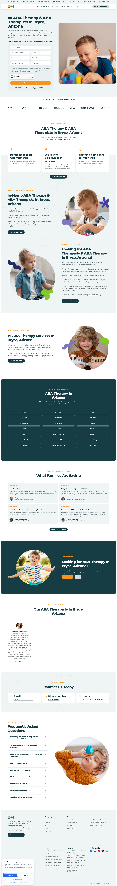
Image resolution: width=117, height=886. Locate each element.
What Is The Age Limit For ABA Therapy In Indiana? (76, 861)
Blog (46, 825)
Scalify (99, 883)
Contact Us (48, 831)
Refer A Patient (71, 820)
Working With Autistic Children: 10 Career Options (76, 852)
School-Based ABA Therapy (98, 820)
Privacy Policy (34, 71)
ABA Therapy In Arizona (52, 854)
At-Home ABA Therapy (96, 825)
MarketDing (106, 883)
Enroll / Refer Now (101, 6)
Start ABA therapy (58, 176)
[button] (45, 6)
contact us (93, 295)
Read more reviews (58, 529)
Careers (77, 6)
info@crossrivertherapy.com (23, 700)
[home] (11, 6)
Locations (44, 6)
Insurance (70, 825)
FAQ (78, 577)
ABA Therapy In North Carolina (54, 851)
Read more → (19, 661)
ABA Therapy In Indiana (52, 856)
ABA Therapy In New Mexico (53, 859)
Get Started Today (16, 360)
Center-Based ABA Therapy (98, 822)
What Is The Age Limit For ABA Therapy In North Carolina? (76, 856)
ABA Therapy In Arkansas (52, 865)
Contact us (67, 577)
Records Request (72, 822)
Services (54, 6)
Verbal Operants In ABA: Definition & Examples (74, 871)
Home (37, 6)
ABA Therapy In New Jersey (53, 862)
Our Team (70, 6)
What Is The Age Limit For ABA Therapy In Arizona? (76, 866)
